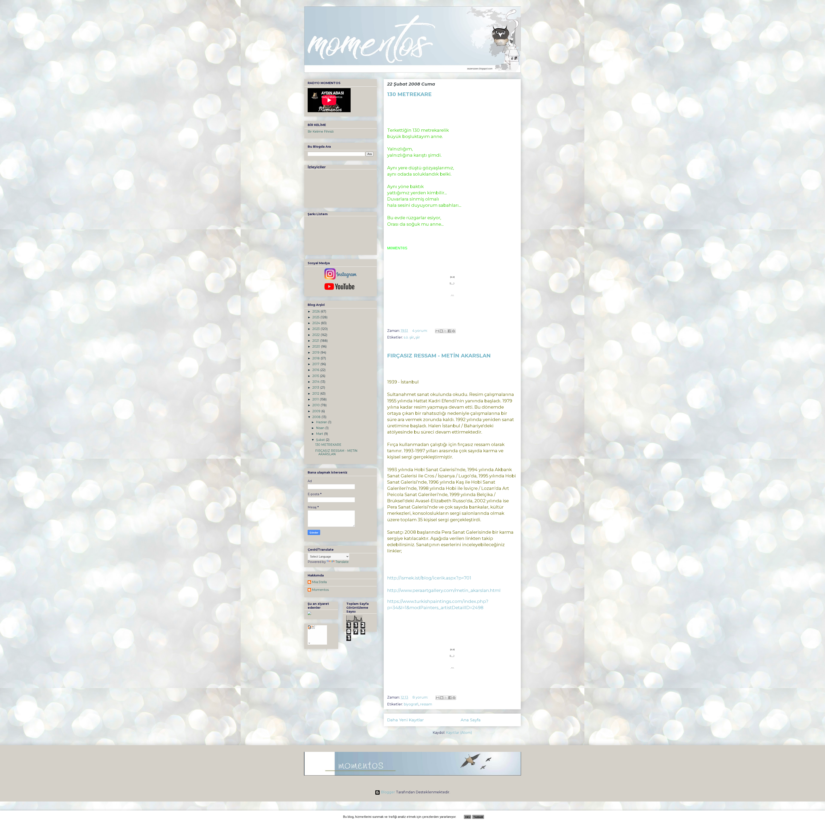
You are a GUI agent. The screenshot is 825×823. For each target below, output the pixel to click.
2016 (316, 370)
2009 (316, 411)
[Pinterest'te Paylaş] (453, 331)
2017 (316, 364)
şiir (418, 337)
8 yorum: (420, 697)
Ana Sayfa (471, 719)
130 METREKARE (409, 94)
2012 (316, 393)
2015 (316, 376)
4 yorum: (420, 331)
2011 (316, 399)
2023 (316, 329)
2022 (316, 335)
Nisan (320, 428)
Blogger (388, 792)
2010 (316, 405)
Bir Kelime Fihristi (321, 131)
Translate (342, 562)
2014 (316, 382)
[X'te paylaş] (445, 331)
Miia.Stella (319, 582)
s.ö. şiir (409, 337)
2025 (316, 317)
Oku (467, 817)
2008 (316, 417)
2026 (316, 311)
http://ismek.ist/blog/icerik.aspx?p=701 (429, 578)
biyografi (411, 704)
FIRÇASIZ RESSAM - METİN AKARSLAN (439, 355)
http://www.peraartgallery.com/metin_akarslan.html (444, 590)
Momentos (320, 590)
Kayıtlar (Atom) (459, 733)
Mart (320, 434)
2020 (316, 346)
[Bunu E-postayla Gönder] (437, 331)
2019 (316, 352)
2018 (316, 358)
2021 (316, 341)
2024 (316, 323)
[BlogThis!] (441, 331)
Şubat (321, 440)
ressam (426, 704)
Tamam (478, 817)
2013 (316, 387)
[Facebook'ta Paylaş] (449, 331)
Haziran (322, 422)
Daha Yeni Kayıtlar (405, 719)
